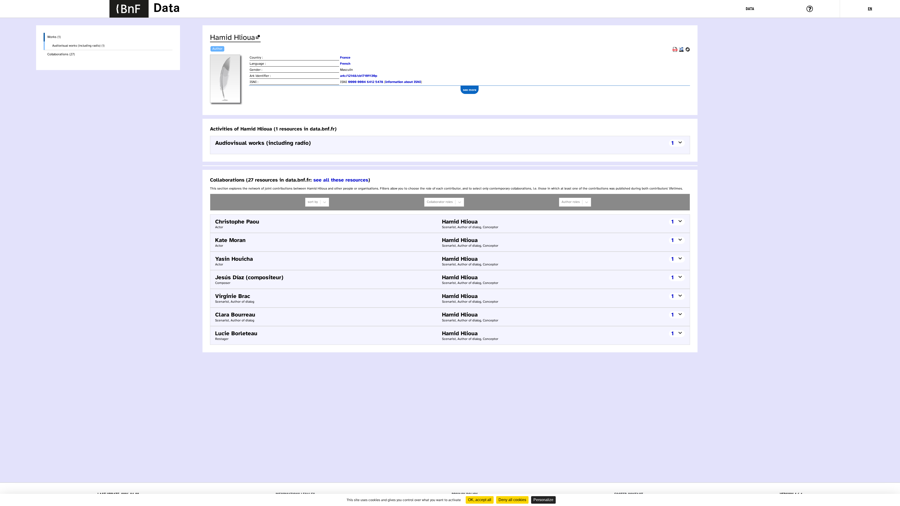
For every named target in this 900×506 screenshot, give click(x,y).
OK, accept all (479, 500)
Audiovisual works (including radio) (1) (78, 45)
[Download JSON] (687, 51)
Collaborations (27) (61, 54)
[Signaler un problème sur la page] (258, 38)
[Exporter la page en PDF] (675, 51)
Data (166, 8)
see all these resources (340, 180)
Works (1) (54, 37)
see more (469, 90)
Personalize (543, 500)
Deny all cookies (512, 500)
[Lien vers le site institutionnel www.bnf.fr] (129, 9)
